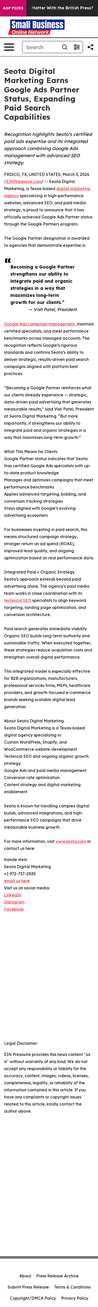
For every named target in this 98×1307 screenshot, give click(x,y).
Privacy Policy (74, 1298)
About (25, 1275)
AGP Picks (13, 8)
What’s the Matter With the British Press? (50, 8)
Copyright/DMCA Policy (33, 1298)
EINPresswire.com (23, 181)
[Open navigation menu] (9, 47)
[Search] (65, 47)
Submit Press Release (28, 1287)
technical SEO (17, 600)
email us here (17, 880)
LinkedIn (12, 894)
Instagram (14, 902)
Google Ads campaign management (39, 323)
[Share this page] (90, 47)
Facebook (14, 909)
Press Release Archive (57, 1275)
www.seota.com (71, 841)
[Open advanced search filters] (77, 47)
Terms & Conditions (72, 1287)
